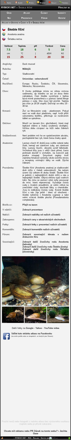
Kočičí (20, 3)
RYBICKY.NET (8, 7)
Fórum (44, 18)
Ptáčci (31, 3)
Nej (9, 18)
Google (29, 328)
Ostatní (61, 18)
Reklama (36, 438)
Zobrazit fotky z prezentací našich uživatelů (44, 224)
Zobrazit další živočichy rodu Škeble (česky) (45, 247)
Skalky (53, 3)
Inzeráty (62, 13)
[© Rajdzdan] (58, 314)
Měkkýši (26, 69)
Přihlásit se (64, 7)
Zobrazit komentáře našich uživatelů (41, 229)
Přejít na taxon (29, 205)
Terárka (65, 3)
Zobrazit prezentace (32, 209)
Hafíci (8, 3)
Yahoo (39, 328)
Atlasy (26, 13)
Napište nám (45, 438)
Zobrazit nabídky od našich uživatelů (41, 214)
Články (44, 13)
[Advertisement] (35, 381)
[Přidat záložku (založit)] (2, 439)
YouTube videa (51, 328)
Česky (23, 22)
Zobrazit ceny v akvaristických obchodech (43, 219)
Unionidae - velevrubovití (35, 79)
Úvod (9, 13)
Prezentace (26, 18)
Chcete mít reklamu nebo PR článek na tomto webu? (31, 431)
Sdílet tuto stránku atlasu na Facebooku (31, 333)
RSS (29, 438)
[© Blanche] (13, 314)
